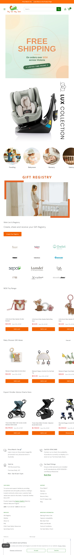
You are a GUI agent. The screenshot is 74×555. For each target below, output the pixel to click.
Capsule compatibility (46, 518)
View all (68, 340)
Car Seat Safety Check (46, 529)
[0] (69, 9)
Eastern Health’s (20, 501)
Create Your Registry (12, 234)
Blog (41, 501)
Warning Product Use (46, 515)
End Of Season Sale (45, 499)
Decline (56, 550)
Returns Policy (44, 496)
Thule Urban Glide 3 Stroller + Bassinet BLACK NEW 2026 (42, 424)
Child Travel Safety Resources (12, 526)
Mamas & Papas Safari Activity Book (16, 371)
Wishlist (6, 518)
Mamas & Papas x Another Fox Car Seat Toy (43, 372)
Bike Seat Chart (44, 521)
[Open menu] (4, 9)
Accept (36, 550)
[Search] (58, 9)
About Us (6, 521)
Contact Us (43, 493)
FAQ (5, 523)
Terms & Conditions (46, 526)
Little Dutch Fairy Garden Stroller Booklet (15, 320)
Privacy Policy (62, 546)
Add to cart (17, 329)
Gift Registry (7, 515)
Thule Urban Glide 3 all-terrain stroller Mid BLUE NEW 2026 (16, 423)
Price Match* (44, 488)
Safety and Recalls (45, 523)
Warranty (42, 491)
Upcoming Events (9, 529)
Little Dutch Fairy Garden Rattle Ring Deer (42, 320)
